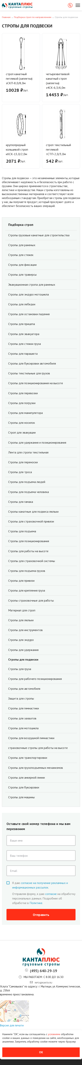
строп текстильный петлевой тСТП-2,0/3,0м (58, 149)
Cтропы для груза (19, 669)
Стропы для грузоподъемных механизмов (35, 768)
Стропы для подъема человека (28, 492)
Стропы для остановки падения (29, 314)
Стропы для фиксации (22, 265)
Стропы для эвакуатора (23, 334)
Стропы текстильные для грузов (29, 373)
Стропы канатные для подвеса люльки (33, 511)
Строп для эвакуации (22, 432)
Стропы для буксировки (23, 787)
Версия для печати (12, 1025)
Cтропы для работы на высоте (28, 551)
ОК (41, 1052)
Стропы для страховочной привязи (31, 521)
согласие (51, 894)
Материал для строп (21, 610)
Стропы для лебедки (21, 304)
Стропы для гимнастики (23, 708)
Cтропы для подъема (22, 531)
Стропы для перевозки (23, 393)
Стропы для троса (20, 472)
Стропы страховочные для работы (31, 600)
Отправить (41, 915)
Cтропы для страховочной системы (31, 561)
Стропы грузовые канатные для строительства (38, 235)
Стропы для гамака (20, 502)
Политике (36, 903)
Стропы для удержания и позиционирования (37, 442)
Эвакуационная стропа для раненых (31, 284)
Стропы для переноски (23, 462)
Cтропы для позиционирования (28, 541)
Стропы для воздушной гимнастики (31, 738)
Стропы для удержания (23, 650)
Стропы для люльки (21, 620)
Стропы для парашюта (23, 353)
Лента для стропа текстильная (28, 452)
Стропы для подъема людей (26, 482)
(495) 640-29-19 (43, 970)
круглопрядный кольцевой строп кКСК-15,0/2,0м (17, 149)
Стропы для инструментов (25, 630)
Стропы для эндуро (21, 640)
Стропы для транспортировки (27, 757)
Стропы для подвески (23, 659)
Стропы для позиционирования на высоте (35, 383)
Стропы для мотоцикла (23, 728)
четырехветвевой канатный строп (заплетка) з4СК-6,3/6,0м (57, 80)
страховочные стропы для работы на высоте (38, 748)
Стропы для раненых (21, 245)
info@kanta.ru (43, 982)
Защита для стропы (21, 698)
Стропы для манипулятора (25, 413)
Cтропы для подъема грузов (26, 571)
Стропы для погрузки (21, 403)
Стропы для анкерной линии (26, 777)
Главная (6, 17)
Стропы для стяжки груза (24, 344)
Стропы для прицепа (21, 324)
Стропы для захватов (22, 718)
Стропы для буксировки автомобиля (32, 363)
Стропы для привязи (21, 580)
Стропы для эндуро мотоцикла (28, 294)
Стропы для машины (21, 797)
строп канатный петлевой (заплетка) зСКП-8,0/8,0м (19, 78)
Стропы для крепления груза (26, 590)
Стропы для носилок (21, 422)
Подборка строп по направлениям (32, 17)
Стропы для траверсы (22, 274)
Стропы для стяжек (20, 255)
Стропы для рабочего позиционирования (35, 679)
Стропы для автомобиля (24, 688)
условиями (54, 1034)
